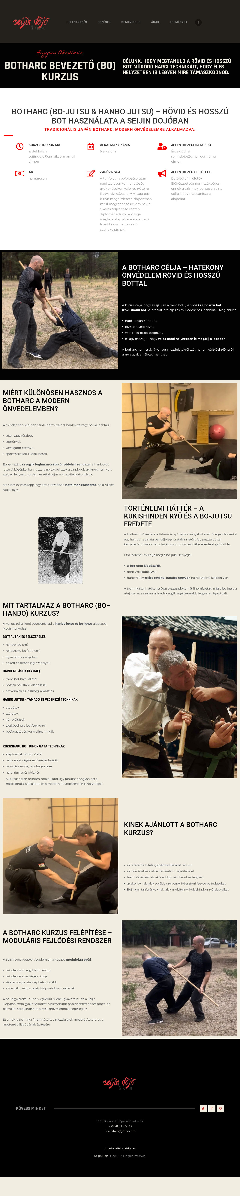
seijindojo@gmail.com (120, 1131)
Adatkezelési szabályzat (120, 1148)
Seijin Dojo (101, 1155)
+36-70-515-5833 (120, 1126)
